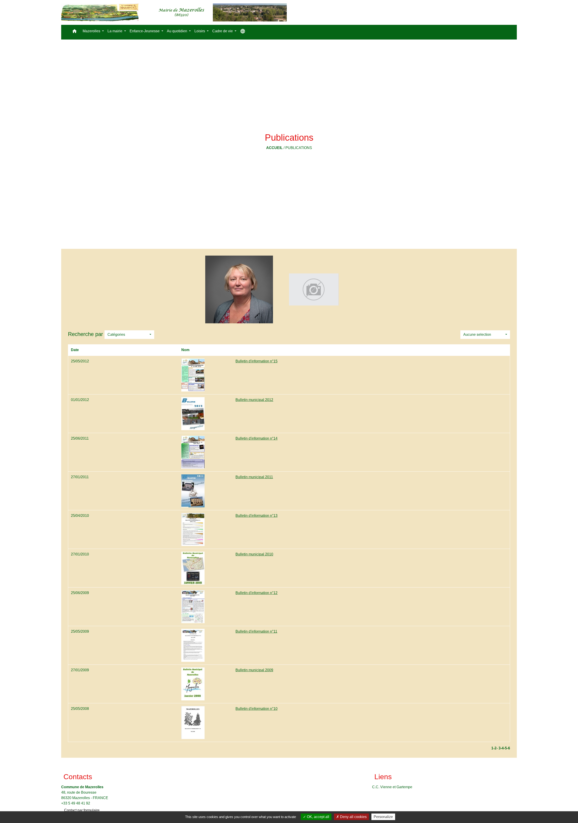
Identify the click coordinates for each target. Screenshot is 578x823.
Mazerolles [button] (92, 31)
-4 (502, 748)
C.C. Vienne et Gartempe (392, 787)
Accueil (274, 148)
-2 (494, 748)
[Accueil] (174, 12)
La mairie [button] (115, 31)
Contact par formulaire (82, 810)
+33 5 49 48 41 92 (75, 803)
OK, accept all (317, 817)
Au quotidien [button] (177, 31)
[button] (74, 32)
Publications (298, 148)
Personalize (383, 817)
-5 (505, 748)
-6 (508, 748)
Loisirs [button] (200, 31)
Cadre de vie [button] (223, 31)
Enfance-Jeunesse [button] (145, 31)
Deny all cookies (353, 817)
